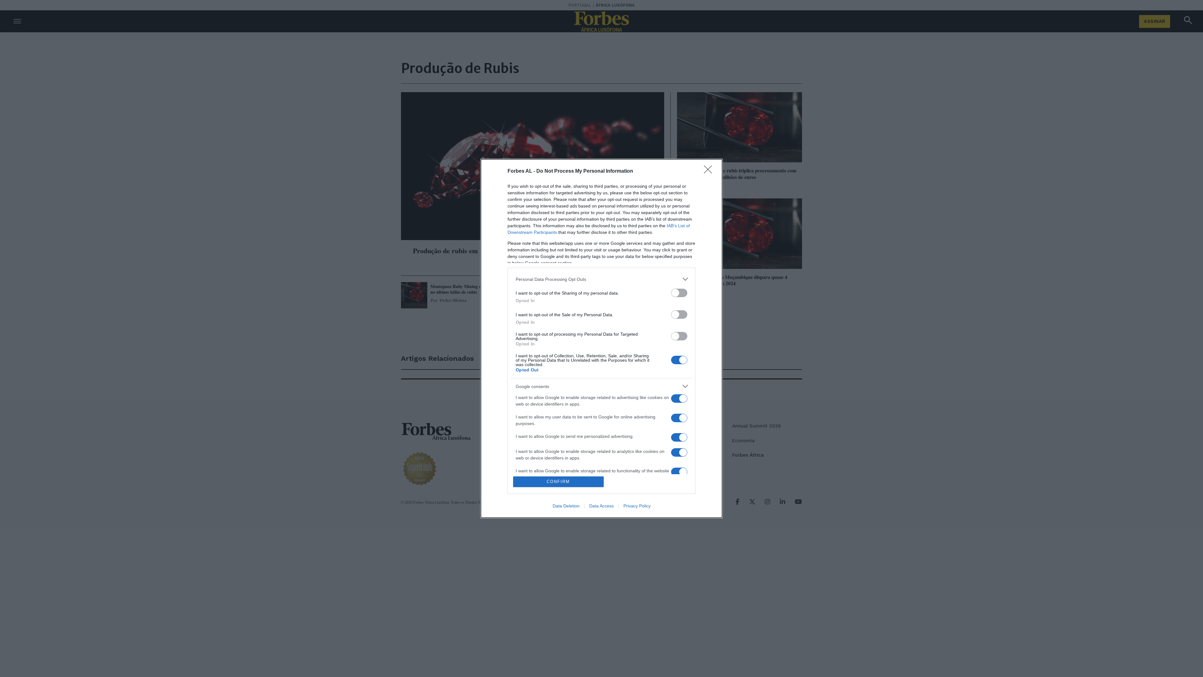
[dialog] (601, 338)
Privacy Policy (637, 505)
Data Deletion (566, 505)
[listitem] (601, 279)
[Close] (710, 171)
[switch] (679, 293)
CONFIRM (558, 481)
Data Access (601, 505)
